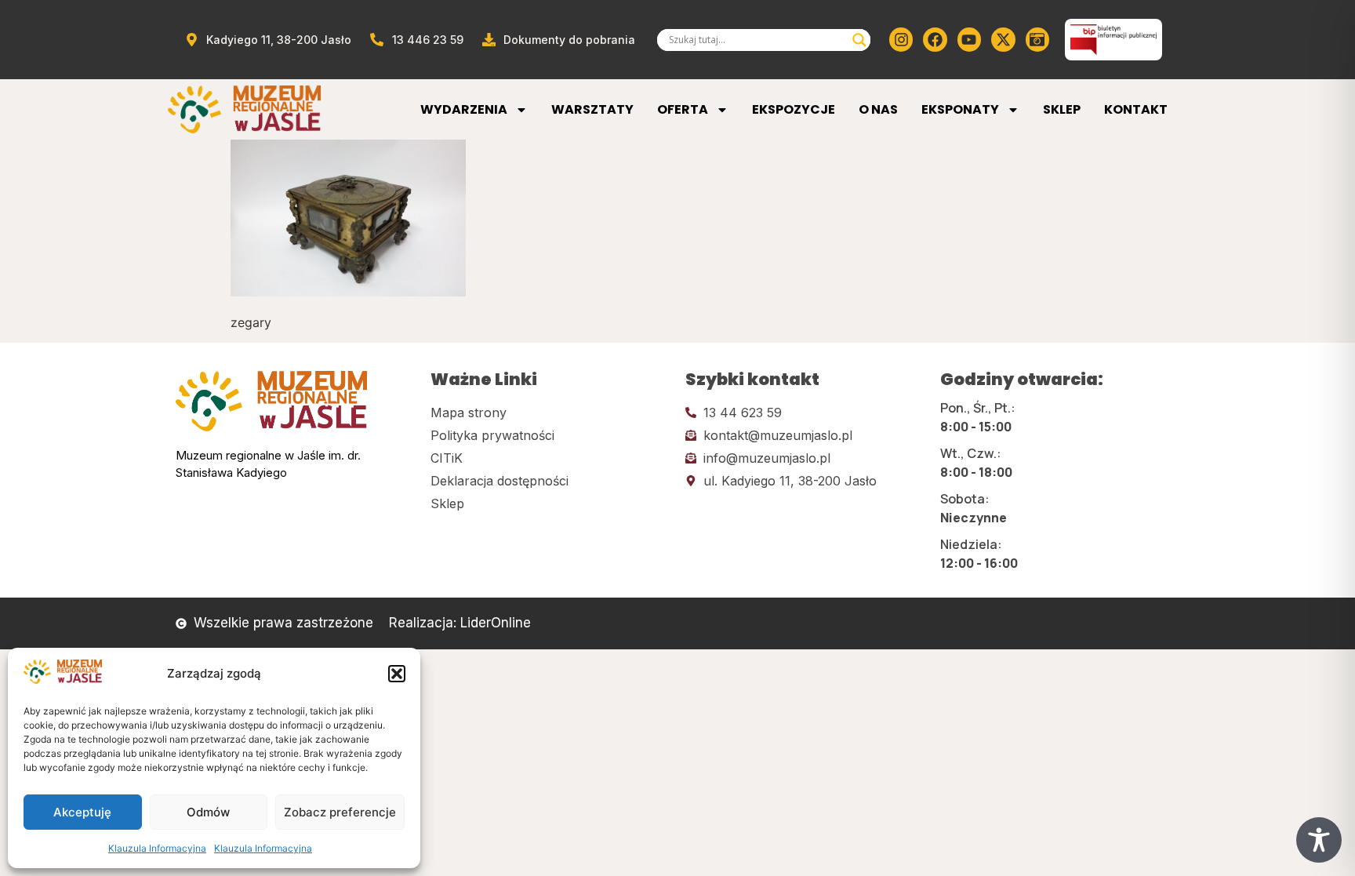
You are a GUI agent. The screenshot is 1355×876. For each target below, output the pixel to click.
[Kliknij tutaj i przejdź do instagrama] (901, 39)
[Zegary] (348, 292)
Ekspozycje (793, 109)
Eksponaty (960, 109)
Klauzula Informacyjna (157, 848)
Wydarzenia (463, 109)
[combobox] (757, 40)
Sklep (1062, 109)
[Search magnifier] (859, 40)
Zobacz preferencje (340, 812)
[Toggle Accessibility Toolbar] (1319, 840)
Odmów (208, 812)
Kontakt (1136, 109)
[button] (397, 674)
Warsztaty (592, 109)
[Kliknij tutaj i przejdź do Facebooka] (934, 39)
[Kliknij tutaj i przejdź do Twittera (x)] (1003, 39)
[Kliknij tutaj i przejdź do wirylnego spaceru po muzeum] (1037, 39)
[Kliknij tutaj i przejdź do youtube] (969, 39)
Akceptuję (82, 812)
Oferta (682, 109)
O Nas (878, 109)
